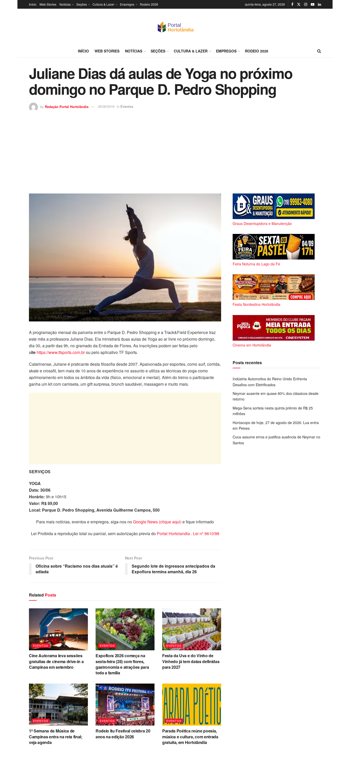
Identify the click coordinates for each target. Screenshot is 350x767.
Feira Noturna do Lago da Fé (256, 263)
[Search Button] (319, 51)
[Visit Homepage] (175, 26)
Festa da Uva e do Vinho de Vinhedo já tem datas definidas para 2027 (190, 661)
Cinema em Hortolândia (252, 345)
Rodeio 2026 (149, 4)
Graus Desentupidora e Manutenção (262, 223)
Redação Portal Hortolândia (66, 106)
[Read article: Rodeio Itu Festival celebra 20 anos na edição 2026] (125, 705)
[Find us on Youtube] (312, 4)
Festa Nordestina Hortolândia (256, 304)
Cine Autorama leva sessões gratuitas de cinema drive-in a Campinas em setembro (56, 661)
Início (32, 4)
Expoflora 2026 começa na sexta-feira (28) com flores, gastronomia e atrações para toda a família (122, 664)
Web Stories (47, 4)
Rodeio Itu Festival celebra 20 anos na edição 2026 (123, 733)
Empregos (127, 4)
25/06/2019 (106, 106)
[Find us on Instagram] (305, 4)
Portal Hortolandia (174, 533)
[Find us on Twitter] (299, 4)
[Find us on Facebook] (292, 4)
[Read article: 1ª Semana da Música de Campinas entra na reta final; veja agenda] (58, 705)
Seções (81, 4)
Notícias (65, 4)
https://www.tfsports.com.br (61, 352)
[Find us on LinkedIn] (319, 4)
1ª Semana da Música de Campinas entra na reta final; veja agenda (55, 736)
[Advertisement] (175, 150)
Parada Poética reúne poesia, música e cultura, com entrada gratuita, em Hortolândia (190, 736)
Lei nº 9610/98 (205, 533)
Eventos (126, 106)
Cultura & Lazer (103, 4)
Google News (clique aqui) (157, 522)
